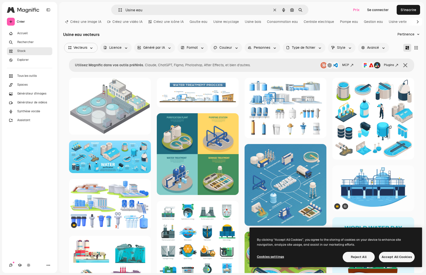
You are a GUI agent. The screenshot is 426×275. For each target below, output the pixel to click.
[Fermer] (405, 65)
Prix (356, 10)
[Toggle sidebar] (48, 10)
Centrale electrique (319, 21)
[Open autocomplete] (118, 10)
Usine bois (253, 21)
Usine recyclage (226, 21)
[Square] (416, 48)
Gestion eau (373, 21)
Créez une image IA (85, 21)
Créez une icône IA (169, 21)
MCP (345, 65)
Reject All (359, 257)
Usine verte (398, 21)
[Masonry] (407, 48)
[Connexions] (11, 265)
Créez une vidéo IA (127, 21)
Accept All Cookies (397, 257)
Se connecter (378, 10)
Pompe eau (349, 21)
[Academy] (20, 265)
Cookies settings (270, 257)
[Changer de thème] (29, 265)
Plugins (389, 65)
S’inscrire (408, 10)
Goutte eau (198, 21)
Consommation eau (282, 21)
